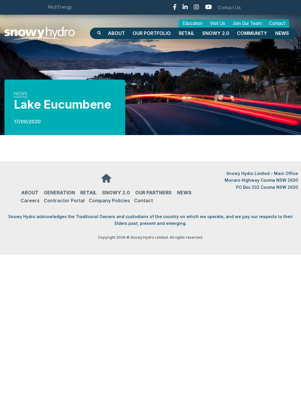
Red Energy (60, 6)
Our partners (153, 193)
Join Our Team (247, 23)
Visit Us (217, 23)
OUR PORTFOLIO (152, 33)
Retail (187, 33)
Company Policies (109, 200)
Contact (277, 23)
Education (193, 23)
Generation (59, 193)
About (116, 33)
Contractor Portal (64, 200)
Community (252, 33)
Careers (30, 200)
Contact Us (229, 7)
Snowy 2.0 (215, 33)
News (282, 33)
